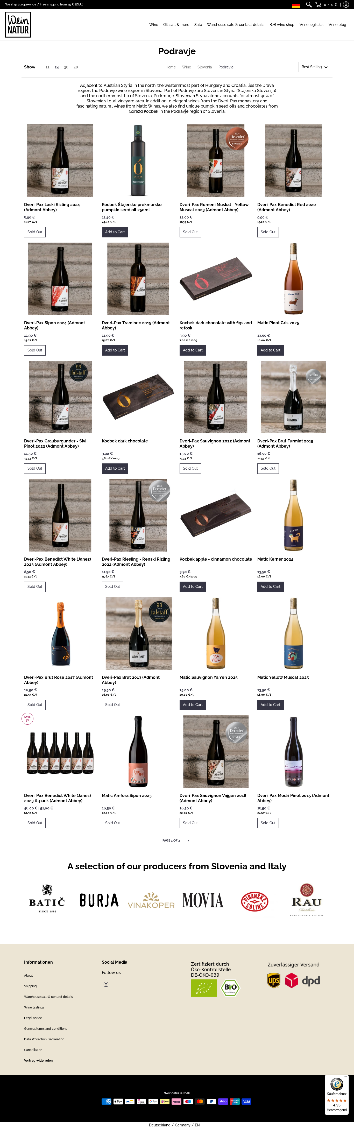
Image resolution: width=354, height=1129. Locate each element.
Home (171, 67)
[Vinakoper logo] (151, 900)
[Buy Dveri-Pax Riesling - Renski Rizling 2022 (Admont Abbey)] (138, 515)
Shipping (30, 986)
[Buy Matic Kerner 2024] (293, 515)
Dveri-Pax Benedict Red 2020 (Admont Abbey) (286, 207)
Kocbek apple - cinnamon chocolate (216, 559)
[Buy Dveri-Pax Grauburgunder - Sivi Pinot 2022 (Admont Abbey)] (60, 397)
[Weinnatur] (18, 24)
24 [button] (57, 67)
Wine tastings (34, 1007)
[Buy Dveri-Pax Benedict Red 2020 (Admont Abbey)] (293, 160)
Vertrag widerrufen (38, 1060)
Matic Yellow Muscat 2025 (283, 677)
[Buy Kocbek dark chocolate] (138, 397)
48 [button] (76, 67)
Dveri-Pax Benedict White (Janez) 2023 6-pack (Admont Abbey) (57, 798)
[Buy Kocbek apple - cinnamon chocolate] (216, 515)
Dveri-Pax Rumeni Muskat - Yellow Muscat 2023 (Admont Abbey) (214, 207)
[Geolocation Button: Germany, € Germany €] (297, 4)
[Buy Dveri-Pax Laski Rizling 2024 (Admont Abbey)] (60, 160)
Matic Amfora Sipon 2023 (127, 795)
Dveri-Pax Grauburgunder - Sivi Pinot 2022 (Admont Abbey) (55, 444)
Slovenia (204, 67)
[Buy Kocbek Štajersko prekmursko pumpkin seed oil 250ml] (138, 160)
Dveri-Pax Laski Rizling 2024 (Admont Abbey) (52, 207)
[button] (326, 4)
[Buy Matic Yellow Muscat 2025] (293, 633)
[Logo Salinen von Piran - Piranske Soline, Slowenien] (254, 900)
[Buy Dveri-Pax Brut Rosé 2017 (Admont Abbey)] (60, 633)
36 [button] (66, 67)
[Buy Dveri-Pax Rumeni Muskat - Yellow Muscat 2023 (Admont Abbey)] (216, 160)
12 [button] (47, 67)
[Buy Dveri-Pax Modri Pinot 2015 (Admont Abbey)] (293, 751)
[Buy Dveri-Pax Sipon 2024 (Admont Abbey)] (60, 279)
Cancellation (33, 1050)
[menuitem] (309, 4)
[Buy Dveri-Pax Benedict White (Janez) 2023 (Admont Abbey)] (60, 515)
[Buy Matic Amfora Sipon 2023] (138, 751)
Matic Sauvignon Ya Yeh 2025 (209, 677)
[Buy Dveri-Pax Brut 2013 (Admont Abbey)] (138, 633)
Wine (186, 67)
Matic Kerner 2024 (275, 559)
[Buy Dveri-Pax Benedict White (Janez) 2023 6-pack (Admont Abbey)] (60, 751)
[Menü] (346, 1078)
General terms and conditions (45, 1029)
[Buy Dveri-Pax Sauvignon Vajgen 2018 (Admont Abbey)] (216, 751)
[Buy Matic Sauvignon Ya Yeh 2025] (216, 633)
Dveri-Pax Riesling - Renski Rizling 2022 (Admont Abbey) (136, 562)
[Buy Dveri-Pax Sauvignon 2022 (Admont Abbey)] (216, 397)
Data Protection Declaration (44, 1039)
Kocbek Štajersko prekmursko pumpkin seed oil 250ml (132, 207)
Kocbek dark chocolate (125, 441)
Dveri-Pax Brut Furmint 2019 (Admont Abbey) (285, 444)
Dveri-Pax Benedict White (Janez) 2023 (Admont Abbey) (57, 562)
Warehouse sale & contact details (48, 997)
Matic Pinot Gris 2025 (278, 322)
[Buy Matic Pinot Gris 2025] (293, 279)
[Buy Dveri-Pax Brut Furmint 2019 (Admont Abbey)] (293, 397)
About (28, 975)
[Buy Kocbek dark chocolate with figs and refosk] (216, 279)
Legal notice (33, 1018)
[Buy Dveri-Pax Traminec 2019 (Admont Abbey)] (138, 279)
